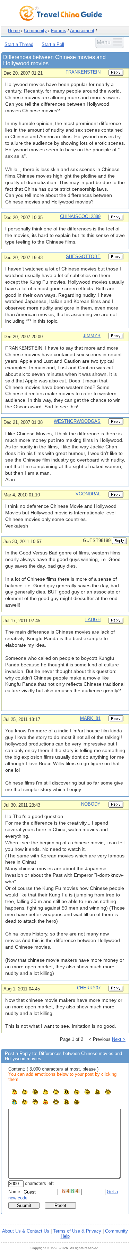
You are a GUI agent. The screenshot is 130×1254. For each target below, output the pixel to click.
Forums (58, 30)
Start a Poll (53, 44)
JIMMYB (92, 335)
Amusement (82, 30)
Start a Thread (19, 44)
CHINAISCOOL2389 (80, 216)
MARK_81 (90, 718)
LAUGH (93, 619)
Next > (118, 1039)
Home (14, 30)
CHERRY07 (89, 987)
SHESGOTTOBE (83, 256)
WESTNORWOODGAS (77, 421)
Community (35, 30)
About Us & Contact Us (25, 1231)
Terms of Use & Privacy (77, 1231)
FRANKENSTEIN (83, 72)
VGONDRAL (88, 493)
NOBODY (91, 804)
